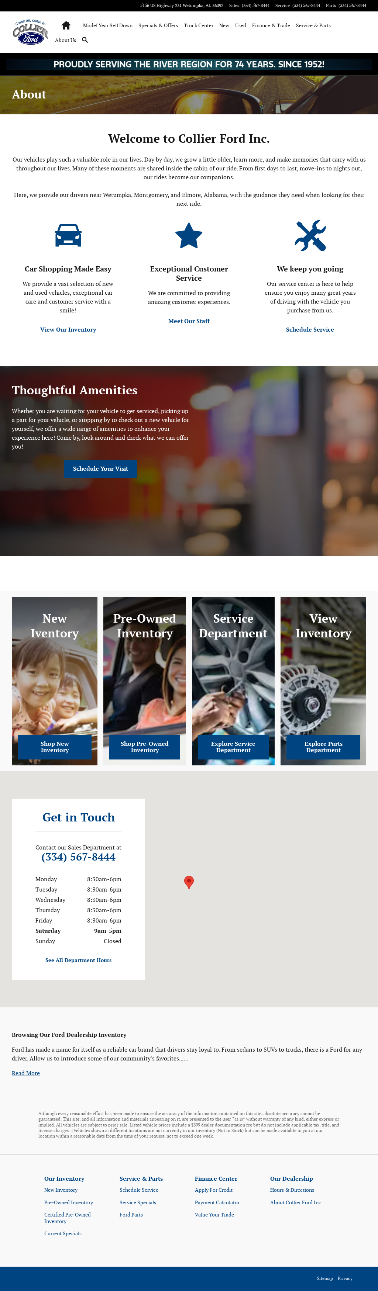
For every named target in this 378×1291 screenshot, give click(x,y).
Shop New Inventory (55, 747)
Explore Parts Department (324, 747)
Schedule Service (310, 329)
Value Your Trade (214, 1215)
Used (240, 26)
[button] (26, 1073)
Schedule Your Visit (100, 469)
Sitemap (325, 1278)
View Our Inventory (68, 329)
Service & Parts (313, 26)
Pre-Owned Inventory (68, 1203)
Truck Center (198, 26)
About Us (65, 40)
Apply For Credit (214, 1190)
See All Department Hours (78, 960)
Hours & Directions (292, 1190)
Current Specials (63, 1234)
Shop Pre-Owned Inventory (145, 747)
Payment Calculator (217, 1203)
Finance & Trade (271, 26)
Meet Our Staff (189, 321)
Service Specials (138, 1203)
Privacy (345, 1278)
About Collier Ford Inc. (296, 1203)
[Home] (31, 32)
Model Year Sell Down (108, 26)
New (224, 26)
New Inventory (61, 1190)
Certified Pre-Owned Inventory (67, 1218)
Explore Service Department (233, 747)
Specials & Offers (158, 26)
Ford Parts (131, 1215)
